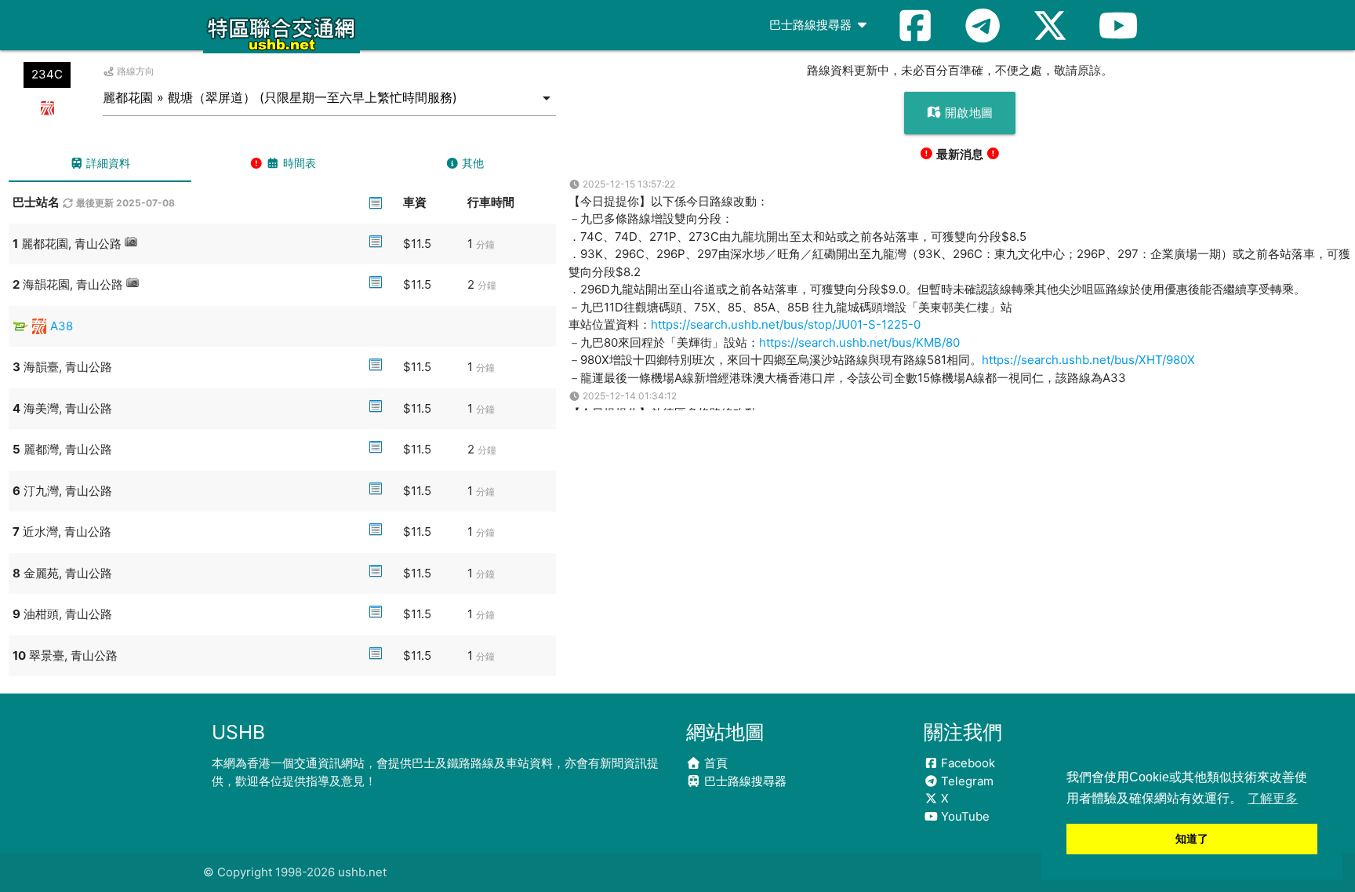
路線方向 (134, 71)
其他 (471, 162)
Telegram (966, 781)
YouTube (964, 816)
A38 (61, 326)
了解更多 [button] (1273, 798)
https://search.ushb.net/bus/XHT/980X (1088, 359)
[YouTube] (1118, 25)
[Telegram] (982, 25)
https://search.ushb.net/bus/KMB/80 (859, 342)
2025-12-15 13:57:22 (627, 184)
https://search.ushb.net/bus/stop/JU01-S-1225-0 (786, 324)
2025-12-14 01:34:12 (628, 396)
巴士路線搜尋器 (812, 24)
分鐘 (485, 244)
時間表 (298, 162)
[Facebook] (915, 25)
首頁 (714, 762)
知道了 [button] (1191, 838)
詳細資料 (106, 162)
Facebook (966, 762)
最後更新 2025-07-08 (124, 203)
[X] (1050, 25)
